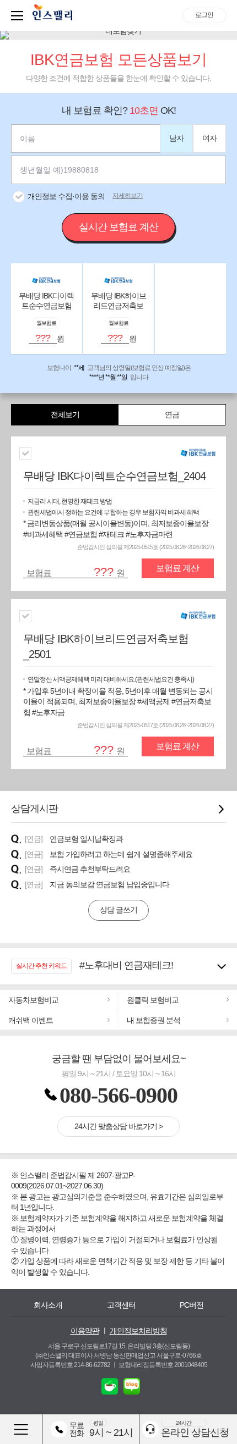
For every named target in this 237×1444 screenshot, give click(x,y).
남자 (176, 138)
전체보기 (65, 414)
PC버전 (191, 1305)
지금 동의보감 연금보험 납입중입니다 (109, 884)
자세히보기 (127, 196)
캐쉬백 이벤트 (30, 1020)
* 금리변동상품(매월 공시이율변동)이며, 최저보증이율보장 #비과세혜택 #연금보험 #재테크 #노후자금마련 (115, 518)
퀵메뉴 (19, 15)
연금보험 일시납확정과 (86, 838)
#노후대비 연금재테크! (126, 965)
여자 (209, 138)
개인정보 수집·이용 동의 (66, 196)
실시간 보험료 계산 (118, 227)
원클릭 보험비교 (153, 999)
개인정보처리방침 (138, 1330)
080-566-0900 (118, 1095)
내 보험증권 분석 (153, 1020)
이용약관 (85, 1330)
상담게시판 (34, 808)
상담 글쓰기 (118, 909)
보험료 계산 (177, 568)
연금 (172, 414)
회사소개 (48, 1305)
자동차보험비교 (33, 999)
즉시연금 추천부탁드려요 (90, 869)
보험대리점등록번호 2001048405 (162, 1365)
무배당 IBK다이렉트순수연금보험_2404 (114, 476)
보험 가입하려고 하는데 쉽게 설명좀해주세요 (121, 854)
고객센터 (121, 1305)
